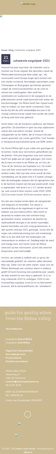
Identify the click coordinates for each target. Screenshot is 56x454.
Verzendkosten (14, 328)
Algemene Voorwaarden (19, 350)
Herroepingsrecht (15, 354)
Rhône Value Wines (25, 448)
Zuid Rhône (24, 342)
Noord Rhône (25, 339)
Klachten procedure (17, 361)
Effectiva (28, 452)
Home (4, 50)
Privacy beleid (13, 357)
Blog (11, 50)
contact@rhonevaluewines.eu (22, 381)
